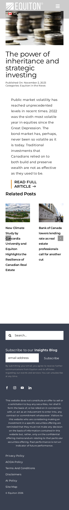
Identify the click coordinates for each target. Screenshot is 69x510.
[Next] (60, 233)
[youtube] (22, 377)
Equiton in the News (32, 85)
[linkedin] (30, 377)
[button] (51, 348)
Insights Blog (45, 340)
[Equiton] (24, 4)
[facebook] (7, 377)
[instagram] (14, 377)
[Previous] (8, 233)
